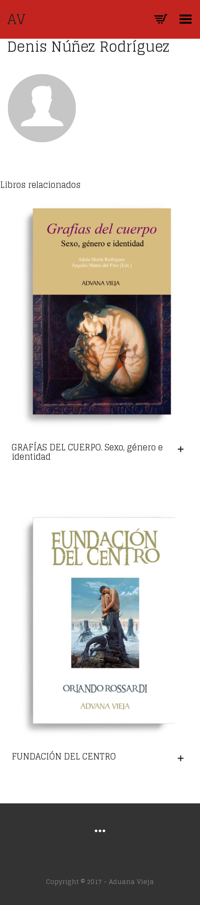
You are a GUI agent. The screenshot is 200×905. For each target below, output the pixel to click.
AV (16, 19)
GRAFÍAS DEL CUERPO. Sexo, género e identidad (87, 452)
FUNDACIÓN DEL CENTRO (64, 756)
